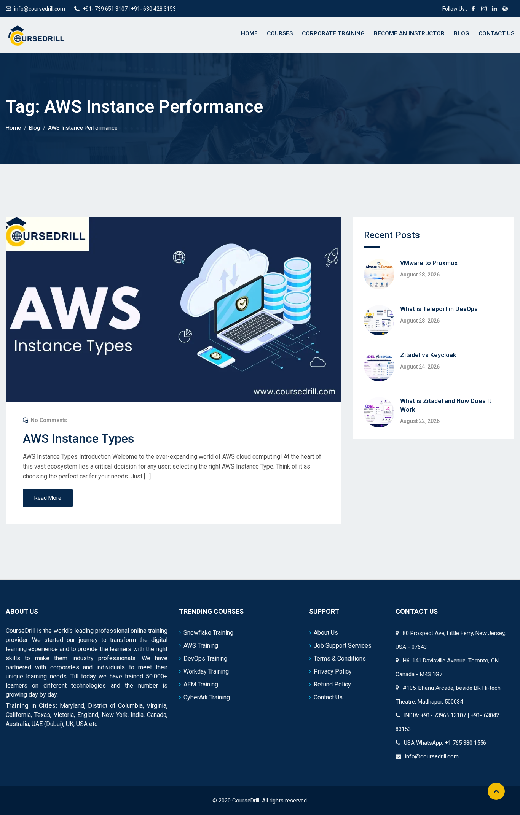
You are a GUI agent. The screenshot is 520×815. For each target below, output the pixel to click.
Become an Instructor (409, 33)
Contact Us (496, 33)
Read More (47, 497)
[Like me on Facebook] (473, 9)
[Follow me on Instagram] (484, 9)
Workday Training (206, 671)
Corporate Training (333, 33)
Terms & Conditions (340, 658)
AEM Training (200, 684)
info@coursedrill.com (39, 9)
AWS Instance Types (78, 438)
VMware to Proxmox (429, 263)
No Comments (49, 420)
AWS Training (200, 645)
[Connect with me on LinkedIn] (494, 9)
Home (249, 33)
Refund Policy (332, 684)
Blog (461, 33)
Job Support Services (343, 645)
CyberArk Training (206, 697)
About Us (326, 632)
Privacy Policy (333, 671)
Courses (280, 33)
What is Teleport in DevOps (439, 309)
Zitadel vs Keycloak (428, 355)
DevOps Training (205, 658)
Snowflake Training (208, 632)
